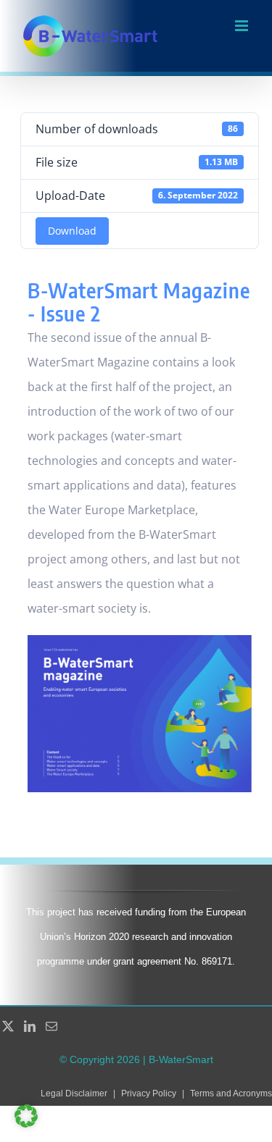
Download (72, 231)
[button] (26, 1116)
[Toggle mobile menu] (242, 25)
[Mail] (51, 1026)
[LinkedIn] (30, 1026)
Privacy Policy (148, 1093)
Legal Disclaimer (74, 1093)
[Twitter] (8, 1026)
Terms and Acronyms (231, 1093)
